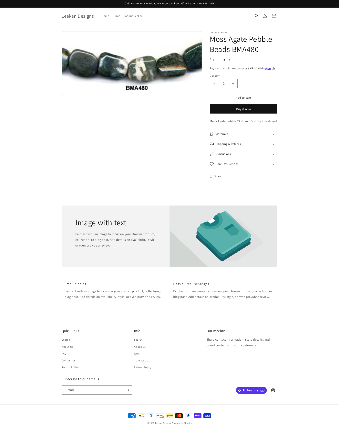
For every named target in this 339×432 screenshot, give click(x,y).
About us (67, 346)
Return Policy (70, 367)
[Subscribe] (127, 390)
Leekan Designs (163, 423)
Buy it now (243, 109)
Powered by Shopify (182, 423)
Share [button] (217, 176)
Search (66, 339)
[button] (256, 16)
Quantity (215, 75)
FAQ (64, 353)
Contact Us (69, 360)
